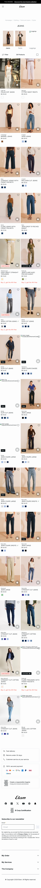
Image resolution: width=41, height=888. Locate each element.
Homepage (8, 20)
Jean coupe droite (30, 501)
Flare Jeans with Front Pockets (8, 227)
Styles (34, 20)
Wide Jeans (26, 136)
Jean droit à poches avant (30, 227)
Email (4, 823)
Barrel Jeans (6, 136)
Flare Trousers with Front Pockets (30, 680)
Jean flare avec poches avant (28, 273)
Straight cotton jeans (29, 635)
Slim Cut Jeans (28, 321)
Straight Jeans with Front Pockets (9, 181)
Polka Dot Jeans (8, 92)
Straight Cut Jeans (30, 590)
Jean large (26, 413)
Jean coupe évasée (29, 368)
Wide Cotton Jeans (9, 321)
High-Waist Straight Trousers (9, 273)
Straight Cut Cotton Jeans (10, 680)
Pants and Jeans (25, 20)
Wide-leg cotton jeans (29, 729)
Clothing (16, 20)
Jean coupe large (8, 457)
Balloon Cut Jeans (29, 181)
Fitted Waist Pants (30, 92)
